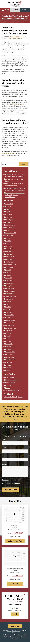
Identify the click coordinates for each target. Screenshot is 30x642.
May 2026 (8, 212)
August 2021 (9, 362)
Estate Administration (15, 39)
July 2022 (8, 333)
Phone (4, 456)
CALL (26, 10)
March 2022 (9, 344)
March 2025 (9, 249)
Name (3, 439)
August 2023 (9, 299)
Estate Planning (10, 382)
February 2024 (9, 283)
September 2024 (10, 265)
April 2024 (8, 278)
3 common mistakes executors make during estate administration (15, 195)
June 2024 (8, 272)
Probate (7, 388)
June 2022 (8, 336)
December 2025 (10, 225)
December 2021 (10, 352)
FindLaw (15, 639)
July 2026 (8, 206)
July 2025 (8, 238)
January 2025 (9, 254)
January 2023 (9, 317)
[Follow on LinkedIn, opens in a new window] (17, 614)
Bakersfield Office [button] (15, 541)
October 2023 (9, 294)
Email (4, 448)
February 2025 (9, 251)
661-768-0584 (17, 533)
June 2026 (8, 209)
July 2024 (8, 270)
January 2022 (9, 349)
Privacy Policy (22, 635)
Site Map (13, 635)
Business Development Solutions (14, 637)
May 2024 (8, 275)
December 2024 (10, 257)
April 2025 (8, 246)
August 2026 (9, 204)
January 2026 (9, 222)
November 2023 (10, 291)
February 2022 (9, 346)
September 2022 (10, 328)
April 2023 (8, 309)
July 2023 (8, 302)
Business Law (9, 377)
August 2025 (9, 235)
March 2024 (9, 280)
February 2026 (9, 220)
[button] (5, 10)
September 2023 (10, 296)
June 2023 (8, 304)
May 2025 (8, 243)
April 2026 (8, 214)
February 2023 (9, 315)
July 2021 (8, 365)
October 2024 (9, 262)
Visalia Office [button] (15, 584)
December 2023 (10, 288)
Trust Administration (12, 390)
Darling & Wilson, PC (16, 37)
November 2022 (10, 323)
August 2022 (9, 331)
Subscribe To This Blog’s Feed (13, 397)
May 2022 (8, 338)
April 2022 (8, 341)
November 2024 (10, 259)
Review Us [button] (15, 626)
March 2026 (9, 217)
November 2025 (10, 228)
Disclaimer (5, 480)
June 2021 (8, 368)
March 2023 (9, 312)
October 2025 (9, 230)
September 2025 (10, 233)
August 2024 (9, 267)
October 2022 (9, 325)
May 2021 (8, 370)
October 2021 (9, 357)
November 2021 (10, 354)
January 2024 (9, 286)
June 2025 (8, 241)
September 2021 (10, 360)
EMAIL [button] (16, 10)
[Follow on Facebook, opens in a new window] (13, 614)
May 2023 (8, 307)
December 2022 (10, 320)
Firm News (8, 385)
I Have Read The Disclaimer (12, 483)
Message (4, 464)
